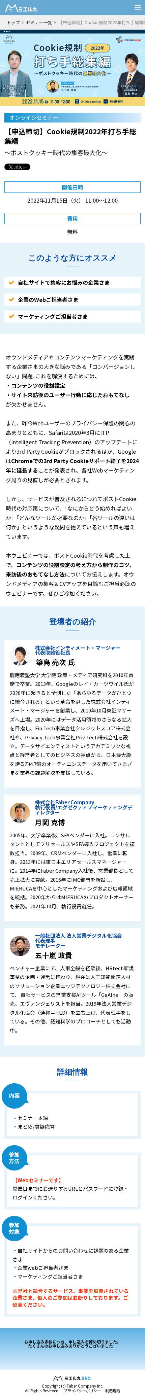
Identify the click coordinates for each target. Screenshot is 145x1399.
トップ (13, 22)
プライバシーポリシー (82, 1390)
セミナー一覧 (39, 22)
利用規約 (112, 1390)
